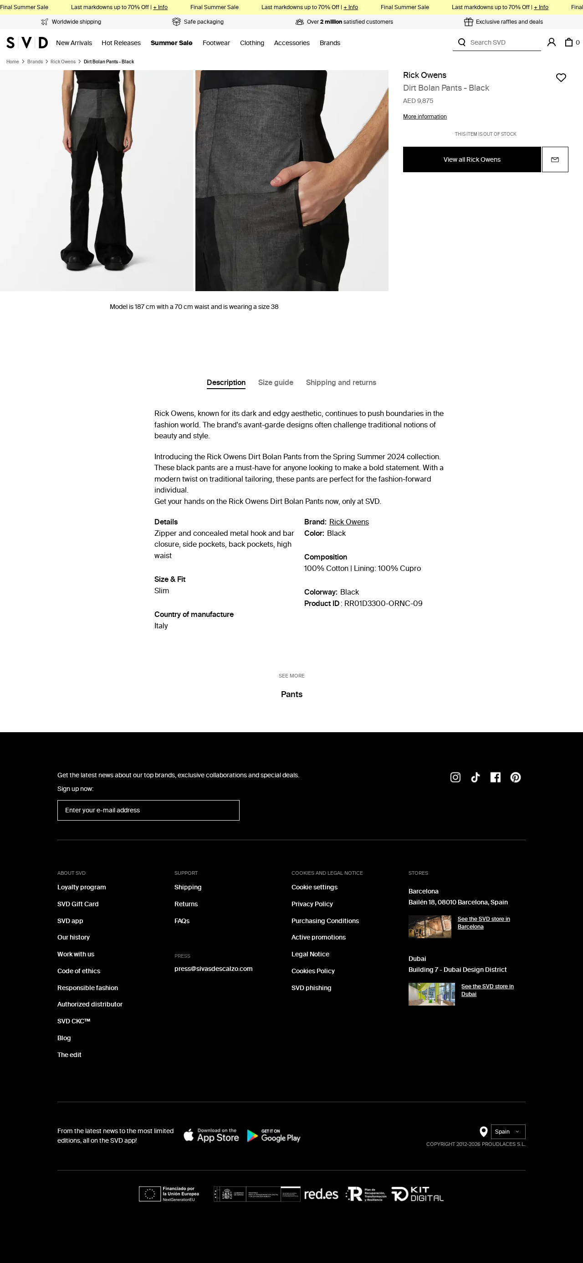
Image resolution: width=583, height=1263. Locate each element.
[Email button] (555, 160)
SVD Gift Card (78, 904)
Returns (186, 904)
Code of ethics (78, 971)
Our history (73, 937)
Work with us (75, 954)
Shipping (188, 887)
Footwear (216, 43)
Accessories (292, 43)
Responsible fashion (87, 988)
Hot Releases (121, 43)
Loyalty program (81, 887)
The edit (69, 1055)
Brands (330, 43)
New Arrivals (74, 43)
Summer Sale (172, 43)
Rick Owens (63, 62)
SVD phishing (312, 988)
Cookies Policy (313, 971)
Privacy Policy (312, 904)
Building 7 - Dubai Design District (458, 970)
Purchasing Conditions (325, 921)
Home (12, 62)
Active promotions (319, 937)
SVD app (70, 921)
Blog (64, 1038)
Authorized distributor (90, 1004)
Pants (291, 694)
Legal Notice (310, 954)
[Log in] (551, 42)
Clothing (252, 43)
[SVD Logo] (27, 42)
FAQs (181, 921)
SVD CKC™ (73, 1021)
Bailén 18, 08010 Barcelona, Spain (458, 902)
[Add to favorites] (561, 77)
